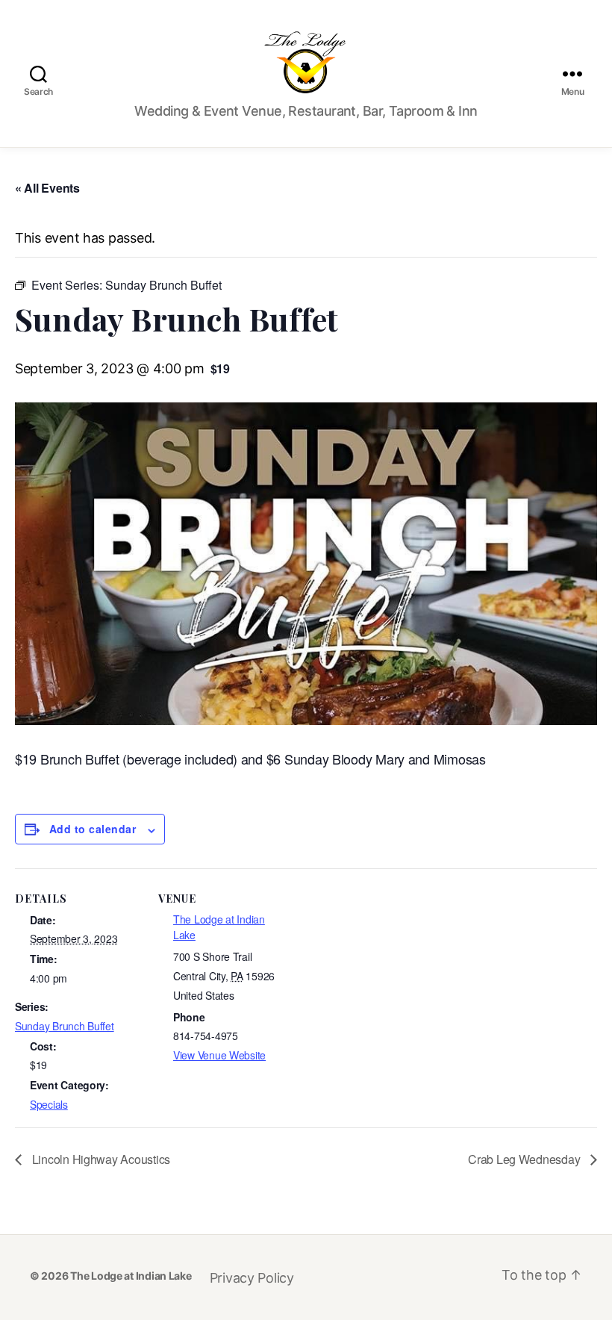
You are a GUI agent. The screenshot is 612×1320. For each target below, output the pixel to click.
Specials (49, 1104)
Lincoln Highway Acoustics (99, 1159)
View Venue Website (219, 1054)
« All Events (47, 187)
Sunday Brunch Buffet (64, 1025)
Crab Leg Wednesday (525, 1159)
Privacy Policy (252, 1278)
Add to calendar (92, 828)
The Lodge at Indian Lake (131, 1275)
